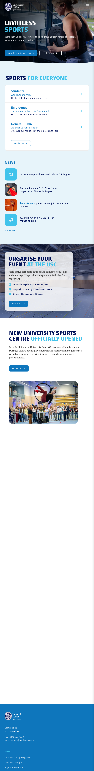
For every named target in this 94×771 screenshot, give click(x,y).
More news (10, 230)
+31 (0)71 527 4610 (14, 736)
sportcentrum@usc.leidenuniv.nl (19, 740)
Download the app (13, 762)
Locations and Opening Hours (18, 757)
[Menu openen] (87, 5)
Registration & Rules (14, 767)
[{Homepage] (14, 6)
